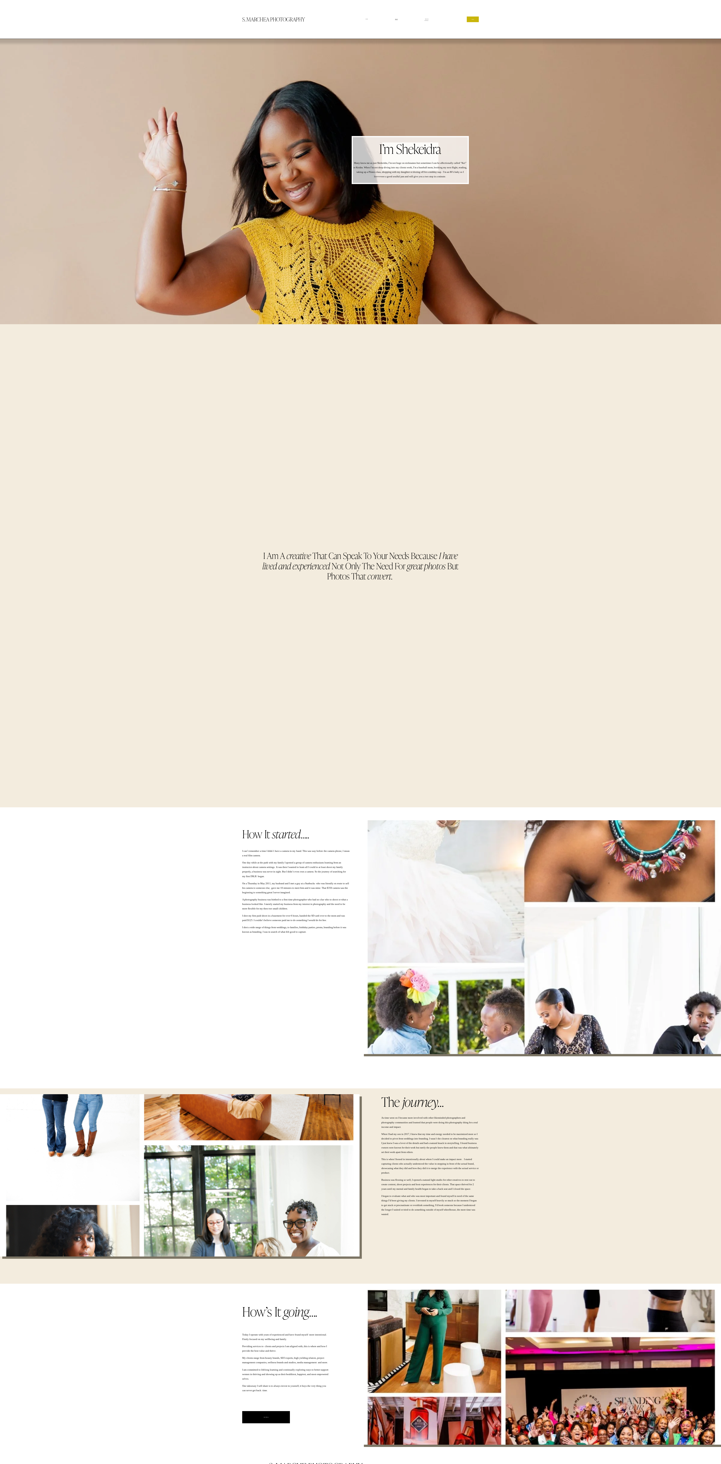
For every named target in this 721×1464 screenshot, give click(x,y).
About (396, 19)
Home (367, 19)
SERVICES (426, 19)
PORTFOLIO (426, 20)
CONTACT (472, 19)
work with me (266, 1417)
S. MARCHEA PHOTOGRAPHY (273, 19)
